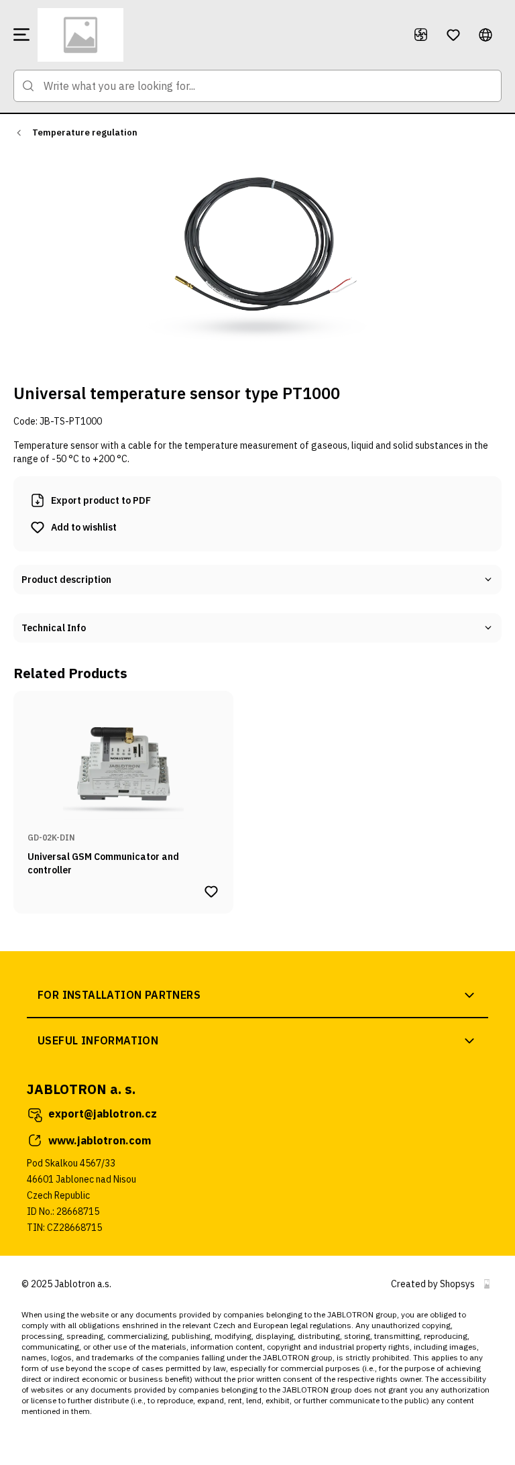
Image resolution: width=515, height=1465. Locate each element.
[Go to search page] (28, 86)
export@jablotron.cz (102, 1113)
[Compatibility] (421, 35)
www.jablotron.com (99, 1140)
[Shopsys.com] (487, 1284)
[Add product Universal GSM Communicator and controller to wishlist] (211, 891)
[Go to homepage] (217, 35)
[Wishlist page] (453, 35)
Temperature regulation (84, 132)
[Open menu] (21, 35)
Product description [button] (66, 580)
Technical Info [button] (53, 628)
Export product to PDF (101, 500)
